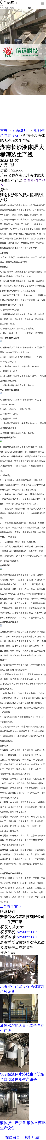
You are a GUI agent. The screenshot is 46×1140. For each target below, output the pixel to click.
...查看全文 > (10, 906)
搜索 (29, 8)
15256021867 (26, 932)
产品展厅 (20, 130)
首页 (3, 130)
